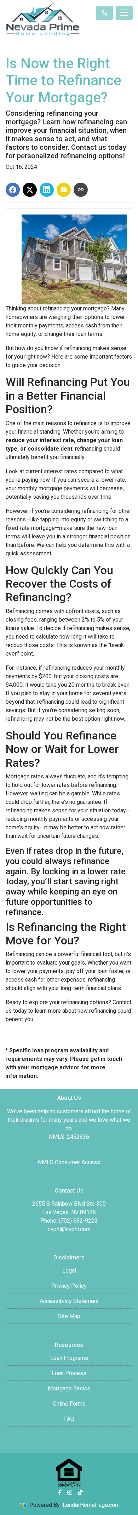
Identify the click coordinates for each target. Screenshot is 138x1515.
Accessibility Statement (69, 1301)
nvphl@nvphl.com (69, 1229)
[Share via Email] (64, 190)
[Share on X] (30, 190)
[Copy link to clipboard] (81, 190)
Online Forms (69, 1403)
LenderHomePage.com (91, 1505)
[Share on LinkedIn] (47, 190)
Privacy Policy (69, 1285)
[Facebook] (60, 1492)
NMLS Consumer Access (69, 1162)
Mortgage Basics (69, 1388)
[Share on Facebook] (13, 190)
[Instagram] (69, 1492)
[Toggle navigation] (124, 13)
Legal (69, 1270)
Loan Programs (69, 1358)
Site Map (69, 1316)
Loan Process (69, 1373)
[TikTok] (80, 1492)
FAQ (69, 1419)
